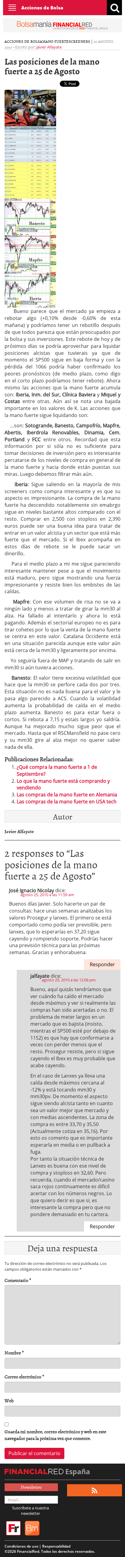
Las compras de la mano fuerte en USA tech (67, 801)
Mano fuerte (55, 41)
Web (9, 1400)
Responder (102, 964)
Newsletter (31, 1487)
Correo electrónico (24, 1376)
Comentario (18, 1280)
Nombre (14, 1352)
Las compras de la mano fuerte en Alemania (67, 794)
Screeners (79, 41)
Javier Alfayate (49, 47)
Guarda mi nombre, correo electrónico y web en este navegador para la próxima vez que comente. (55, 1435)
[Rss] (94, 1490)
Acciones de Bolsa (42, 8)
